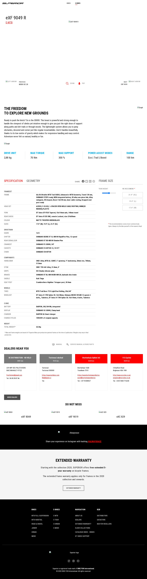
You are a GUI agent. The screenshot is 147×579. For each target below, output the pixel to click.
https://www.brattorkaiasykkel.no (88, 375)
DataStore (101, 520)
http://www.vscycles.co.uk (122, 375)
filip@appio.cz (46, 378)
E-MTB (9, 22)
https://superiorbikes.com (50, 375)
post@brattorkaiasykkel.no (86, 378)
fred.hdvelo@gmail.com (14, 375)
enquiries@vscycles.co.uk (121, 378)
